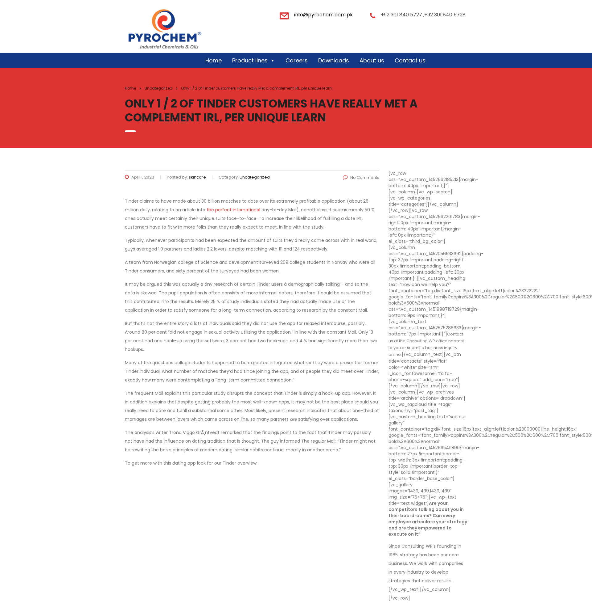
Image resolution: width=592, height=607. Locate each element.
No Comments (364, 177)
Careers (297, 60)
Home (213, 60)
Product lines (250, 60)
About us (372, 60)
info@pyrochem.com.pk (323, 14)
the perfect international (233, 210)
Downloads (333, 60)
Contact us (410, 60)
